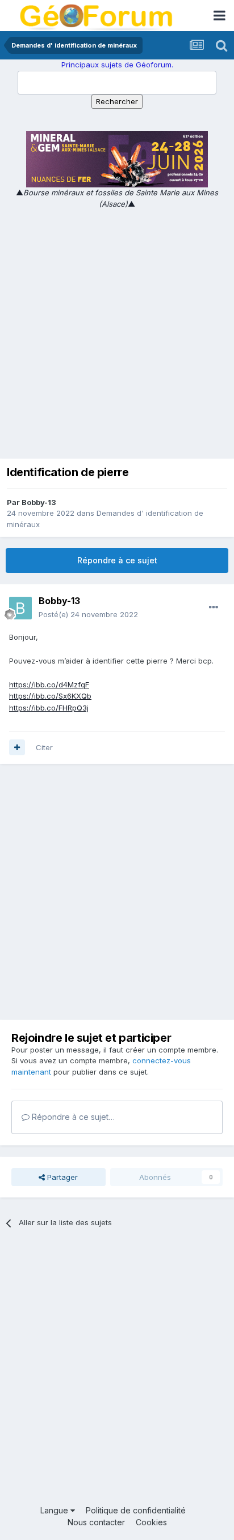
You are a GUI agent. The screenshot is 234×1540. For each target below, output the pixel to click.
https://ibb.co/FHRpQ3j (49, 707)
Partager (61, 1177)
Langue (55, 1510)
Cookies (151, 1522)
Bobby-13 (39, 502)
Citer (44, 747)
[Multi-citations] (17, 747)
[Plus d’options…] (213, 607)
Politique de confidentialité (136, 1510)
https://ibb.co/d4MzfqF (49, 684)
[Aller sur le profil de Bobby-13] (20, 608)
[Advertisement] (117, 331)
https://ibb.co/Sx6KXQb (50, 695)
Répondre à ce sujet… (72, 1117)
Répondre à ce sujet (117, 560)
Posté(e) (88, 614)
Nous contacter (96, 1522)
